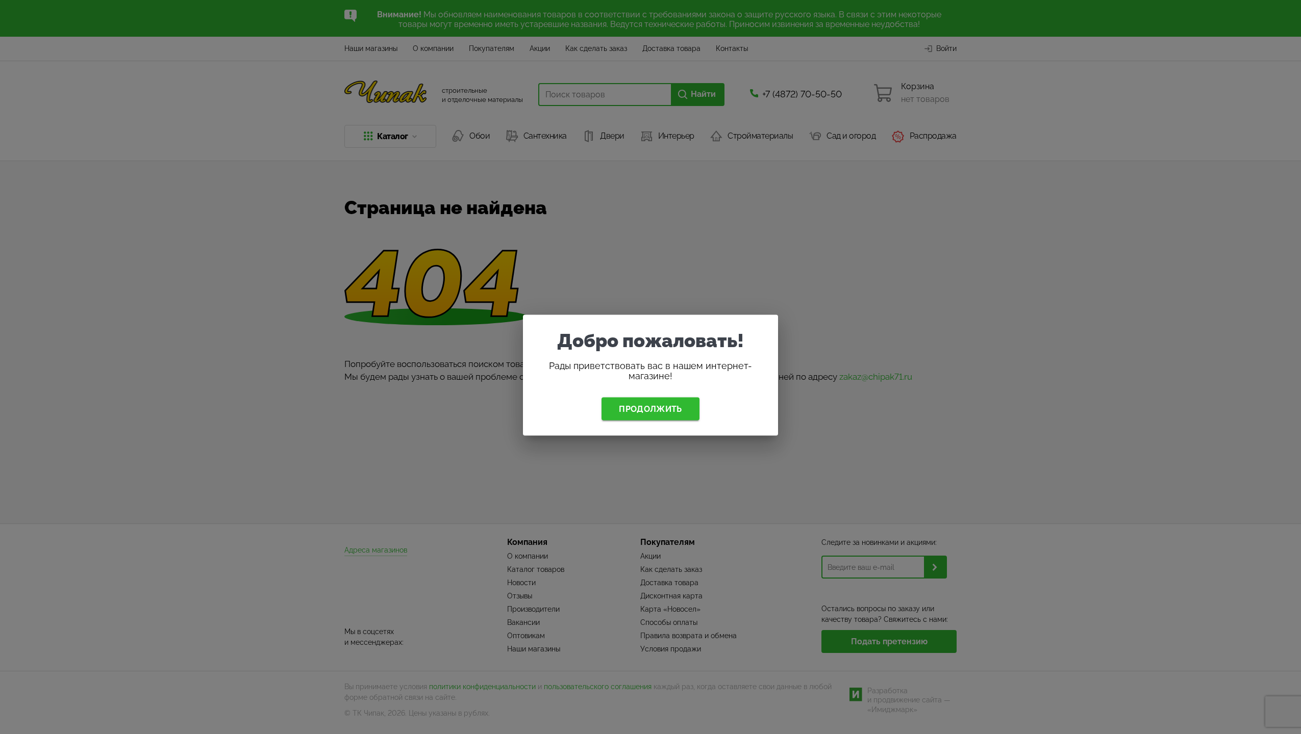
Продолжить (650, 408)
